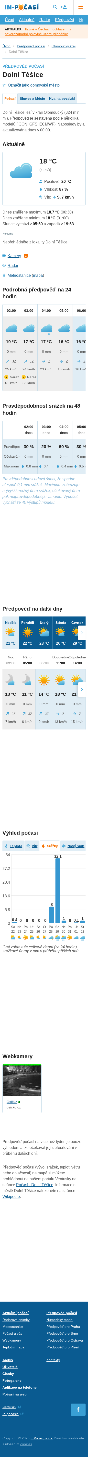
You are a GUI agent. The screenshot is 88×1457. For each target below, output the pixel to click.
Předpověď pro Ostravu (64, 1340)
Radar (44, 20)
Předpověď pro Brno (62, 1333)
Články (8, 1374)
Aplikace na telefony (19, 1387)
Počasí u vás (12, 1333)
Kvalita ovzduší (62, 98)
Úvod (9, 20)
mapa (38, 275)
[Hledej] (55, 7)
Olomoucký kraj (64, 46)
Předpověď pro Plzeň (62, 1347)
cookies (26, 1444)
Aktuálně (26, 20)
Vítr (34, 846)
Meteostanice (19, 275)
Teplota (16, 846)
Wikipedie (11, 1196)
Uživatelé (10, 1367)
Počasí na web (14, 1394)
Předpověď (64, 20)
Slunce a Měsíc (32, 98)
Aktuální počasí (15, 1313)
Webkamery (11, 1340)
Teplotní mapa (13, 1347)
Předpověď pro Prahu (63, 1327)
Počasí (10, 98)
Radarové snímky (16, 1320)
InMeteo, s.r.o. (42, 1438)
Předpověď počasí (31, 46)
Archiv (7, 1360)
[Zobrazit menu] (80, 7)
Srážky (52, 846)
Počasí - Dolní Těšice (34, 1185)
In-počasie (10, 1414)
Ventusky (9, 1407)
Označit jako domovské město (34, 85)
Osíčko (12, 1102)
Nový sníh (75, 846)
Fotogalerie (12, 1380)
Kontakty (53, 1360)
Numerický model (59, 1320)
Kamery (14, 256)
